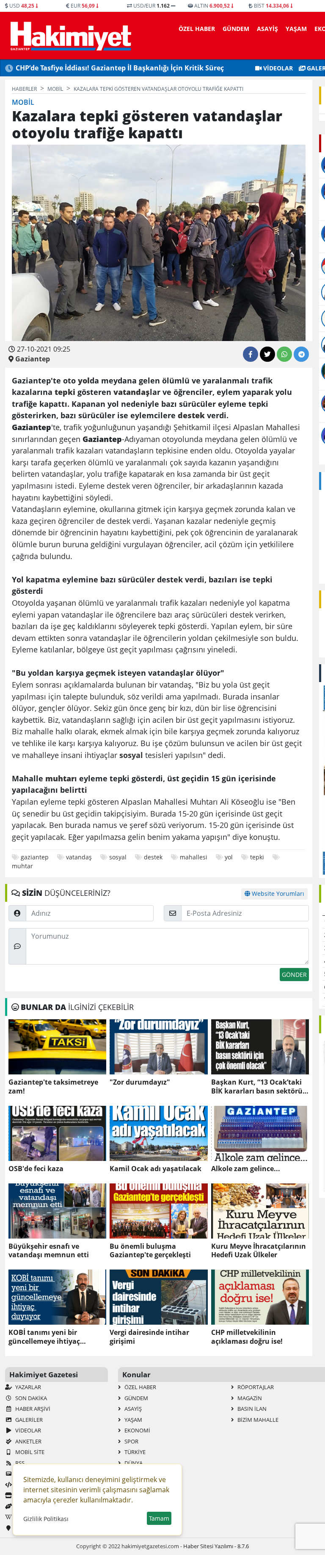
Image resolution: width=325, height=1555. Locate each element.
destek (153, 857)
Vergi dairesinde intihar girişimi (149, 1337)
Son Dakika (30, 1398)
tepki (257, 857)
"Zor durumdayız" (140, 1082)
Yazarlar (27, 1387)
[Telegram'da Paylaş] (301, 354)
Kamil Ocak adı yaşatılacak (155, 1168)
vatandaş (79, 857)
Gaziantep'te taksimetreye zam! (53, 1087)
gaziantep (35, 857)
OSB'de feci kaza (35, 1168)
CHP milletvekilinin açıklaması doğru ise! (247, 1337)
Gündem (236, 29)
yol (229, 857)
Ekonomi (136, 1430)
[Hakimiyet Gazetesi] (69, 36)
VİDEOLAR (277, 68)
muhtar (22, 866)
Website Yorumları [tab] (277, 893)
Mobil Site (29, 1452)
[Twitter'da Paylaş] (267, 354)
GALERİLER (28, 1420)
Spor (130, 1441)
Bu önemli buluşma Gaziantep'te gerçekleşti (150, 1251)
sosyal (118, 857)
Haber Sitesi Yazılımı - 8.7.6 (216, 1546)
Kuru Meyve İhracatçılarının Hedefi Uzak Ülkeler (258, 1251)
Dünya (133, 1463)
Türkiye (134, 1452)
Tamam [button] (159, 1518)
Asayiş (267, 29)
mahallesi (193, 857)
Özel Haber (197, 29)
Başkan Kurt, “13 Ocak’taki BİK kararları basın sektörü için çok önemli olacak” (257, 1087)
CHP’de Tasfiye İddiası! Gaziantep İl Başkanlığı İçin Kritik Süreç (120, 68)
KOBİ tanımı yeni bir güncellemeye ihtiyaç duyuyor (44, 1337)
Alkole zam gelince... (245, 1168)
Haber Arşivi (32, 1408)
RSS (19, 1463)
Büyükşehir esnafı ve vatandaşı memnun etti (48, 1251)
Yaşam (296, 29)
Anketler (27, 1441)
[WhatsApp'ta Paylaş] (284, 354)
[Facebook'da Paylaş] (250, 354)
